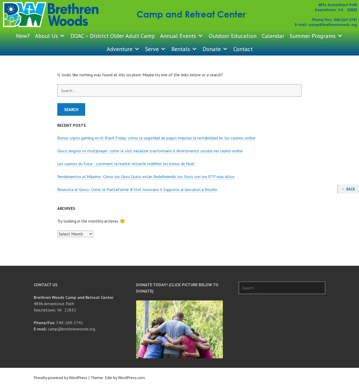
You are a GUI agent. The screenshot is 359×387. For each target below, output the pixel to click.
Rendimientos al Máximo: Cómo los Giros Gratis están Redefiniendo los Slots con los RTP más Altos (145, 176)
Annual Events (178, 35)
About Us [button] (46, 35)
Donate (212, 49)
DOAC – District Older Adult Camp (112, 35)
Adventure (119, 49)
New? (23, 35)
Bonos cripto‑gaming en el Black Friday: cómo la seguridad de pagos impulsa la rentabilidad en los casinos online (156, 137)
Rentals (180, 49)
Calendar (273, 35)
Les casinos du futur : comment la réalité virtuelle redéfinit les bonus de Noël (126, 163)
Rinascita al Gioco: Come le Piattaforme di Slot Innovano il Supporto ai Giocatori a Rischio (137, 189)
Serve (152, 49)
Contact (243, 49)
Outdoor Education (233, 35)
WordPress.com (131, 377)
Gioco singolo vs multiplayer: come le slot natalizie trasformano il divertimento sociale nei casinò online (150, 150)
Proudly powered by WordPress (60, 377)
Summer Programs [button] (313, 35)
